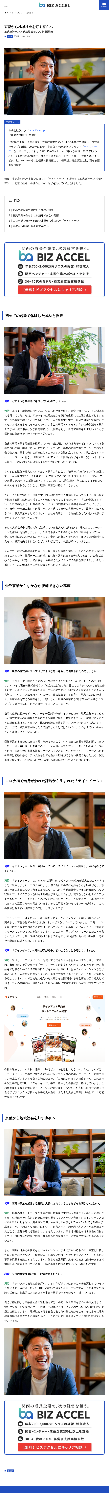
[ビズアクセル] (54, 5)
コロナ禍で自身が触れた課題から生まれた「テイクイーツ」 (47, 220)
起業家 (10, 36)
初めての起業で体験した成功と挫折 (33, 210)
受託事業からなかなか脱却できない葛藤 (36, 215)
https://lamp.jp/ (37, 130)
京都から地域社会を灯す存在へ (31, 226)
